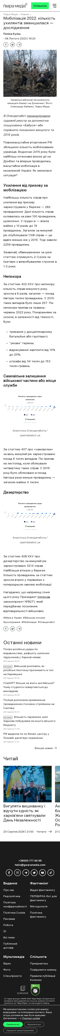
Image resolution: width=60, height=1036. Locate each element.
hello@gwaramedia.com (30, 864)
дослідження (12, 622)
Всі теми (9, 937)
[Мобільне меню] (54, 6)
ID (4, 931)
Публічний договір (10, 945)
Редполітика (11, 896)
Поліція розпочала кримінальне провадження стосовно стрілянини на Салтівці (28, 704)
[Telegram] (19, 44)
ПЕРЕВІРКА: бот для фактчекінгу (43, 898)
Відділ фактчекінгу (42, 890)
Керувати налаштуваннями (20, 1030)
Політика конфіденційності (15, 904)
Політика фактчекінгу (38, 914)
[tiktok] (51, 872)
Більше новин (44, 748)
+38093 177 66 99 (30, 860)
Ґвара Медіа (10, 14)
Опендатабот (47, 622)
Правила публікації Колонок (42, 977)
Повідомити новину (43, 969)
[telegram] (25, 872)
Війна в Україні (13, 618)
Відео (7, 963)
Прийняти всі (13, 1024)
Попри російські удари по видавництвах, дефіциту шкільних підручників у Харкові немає (26, 653)
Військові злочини (35, 618)
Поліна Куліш (12, 33)
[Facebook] (5, 44)
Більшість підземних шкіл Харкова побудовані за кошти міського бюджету (29, 720)
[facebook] (9, 872)
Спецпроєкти (12, 975)
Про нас (8, 890)
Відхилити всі (34, 1024)
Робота (8, 925)
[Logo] (15, 5)
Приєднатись (39, 963)
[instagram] (17, 872)
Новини (24, 14)
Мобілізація (29, 622)
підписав (44, 596)
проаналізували (38, 115)
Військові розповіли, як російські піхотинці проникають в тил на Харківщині (28, 670)
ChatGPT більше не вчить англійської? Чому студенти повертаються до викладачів (28, 687)
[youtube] (42, 872)
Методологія (38, 906)
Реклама (9, 918)
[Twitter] (12, 44)
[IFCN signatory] (35, 990)
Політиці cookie (31, 1018)
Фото (6, 969)
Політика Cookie (14, 912)
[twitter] (34, 872)
